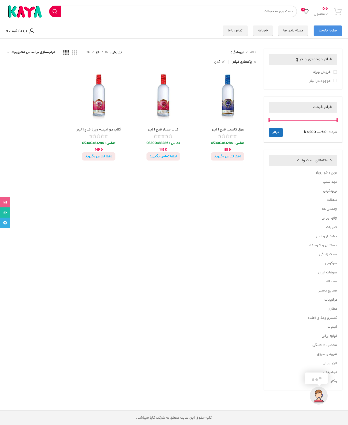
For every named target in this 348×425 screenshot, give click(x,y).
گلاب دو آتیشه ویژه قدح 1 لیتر (98, 129)
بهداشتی (330, 182)
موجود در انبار (320, 81)
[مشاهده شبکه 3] (74, 52)
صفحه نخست (328, 30)
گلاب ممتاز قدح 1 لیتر (163, 129)
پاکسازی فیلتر (242, 62)
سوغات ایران (327, 272)
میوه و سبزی (327, 354)
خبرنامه (263, 30)
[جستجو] (55, 11)
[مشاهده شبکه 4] (66, 52)
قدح (217, 61)
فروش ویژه (322, 72)
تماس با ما (235, 30)
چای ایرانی (329, 218)
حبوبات (331, 227)
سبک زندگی (328, 254)
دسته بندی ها (293, 30)
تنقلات (332, 200)
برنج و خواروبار (326, 173)
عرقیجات (330, 300)
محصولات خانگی (324, 345)
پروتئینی (330, 191)
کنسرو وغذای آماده (322, 318)
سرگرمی (331, 263)
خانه (252, 52)
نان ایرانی (330, 363)
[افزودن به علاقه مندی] (203, 76)
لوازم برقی (329, 336)
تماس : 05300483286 (227, 143)
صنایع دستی (327, 291)
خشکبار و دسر (326, 236)
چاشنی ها (329, 209)
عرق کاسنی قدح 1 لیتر (228, 129)
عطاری (332, 309)
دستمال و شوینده (323, 245)
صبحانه (331, 281)
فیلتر (276, 132)
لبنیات (332, 327)
